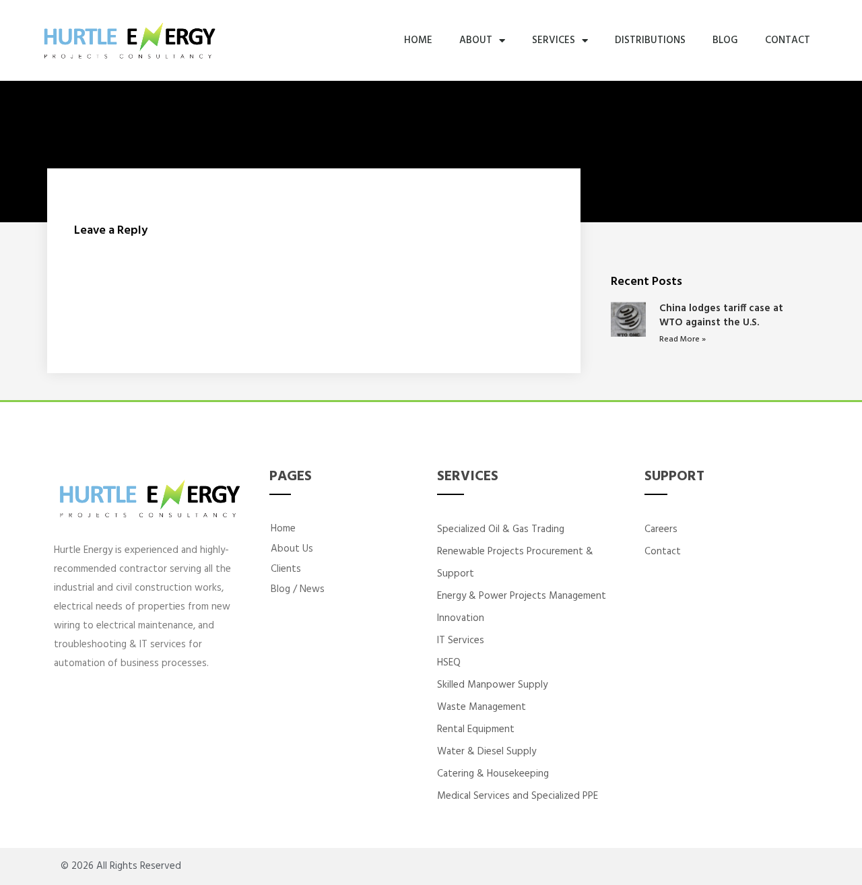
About (475, 40)
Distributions (650, 40)
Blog (725, 40)
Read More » (682, 339)
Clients (286, 569)
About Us (292, 549)
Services (553, 40)
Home (418, 40)
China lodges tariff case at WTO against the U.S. (721, 315)
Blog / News (298, 589)
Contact (787, 40)
